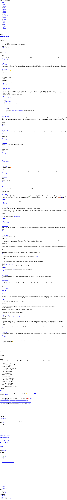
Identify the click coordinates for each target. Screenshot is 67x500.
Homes (4, 7)
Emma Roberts (3, 487)
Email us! (51, 360)
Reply (2, 58)
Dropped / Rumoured (5, 13)
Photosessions (4, 17)
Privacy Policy (11, 498)
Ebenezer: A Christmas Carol (4, 437)
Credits (4, 24)
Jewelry (4, 5)
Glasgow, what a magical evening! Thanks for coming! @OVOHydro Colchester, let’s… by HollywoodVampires (16, 391)
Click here (3, 47)
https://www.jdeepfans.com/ (17, 216)
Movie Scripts (4, 11)
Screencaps (4, 19)
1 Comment (3, 422)
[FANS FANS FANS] (2, 495)
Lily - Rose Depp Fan (4, 488)
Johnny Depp (3, 2)
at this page (14, 269)
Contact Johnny (5, 9)
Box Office (4, 12)
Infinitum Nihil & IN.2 (5, 15)
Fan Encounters (5, 25)
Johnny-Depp (4, 36)
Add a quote (4, 28)
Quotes (4, 8)
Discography (4, 14)
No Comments (6, 394)
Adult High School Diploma (3, 497)
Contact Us (4, 23)
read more (35, 393)
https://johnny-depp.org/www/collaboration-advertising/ (18, 316)
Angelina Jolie (3, 486)
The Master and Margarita (4, 442)
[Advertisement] (21, 410)
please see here (36, 256)
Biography (4, 4)
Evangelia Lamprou (4, 290)
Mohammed (3, 234)
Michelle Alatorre (4, 331)
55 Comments (4, 52)
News (1, 390)
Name (1, 351)
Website (2, 20)
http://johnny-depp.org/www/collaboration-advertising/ (18, 110)
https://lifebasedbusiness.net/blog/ (10, 264)
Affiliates (4, 21)
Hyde (1, 447)
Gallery (2, 16)
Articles (4, 3)
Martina (7, 108)
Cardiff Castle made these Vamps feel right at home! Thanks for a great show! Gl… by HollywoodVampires (15, 402)
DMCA (9, 498)
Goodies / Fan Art (5, 26)
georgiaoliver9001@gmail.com (6, 288)
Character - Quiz (5, 27)
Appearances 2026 (4, 418)
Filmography (4, 10)
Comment (1, 350)
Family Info (4, 6)
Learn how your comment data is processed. (14, 356)
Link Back (4, 22)
